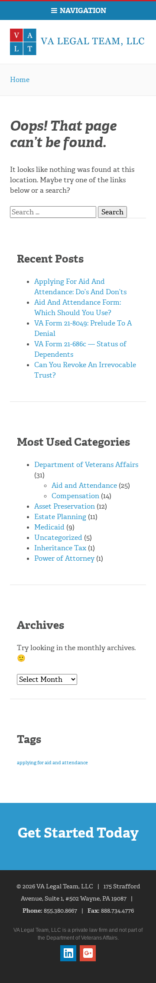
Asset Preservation (64, 506)
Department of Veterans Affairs (86, 464)
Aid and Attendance (84, 485)
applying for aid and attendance (52, 762)
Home (19, 79)
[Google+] (88, 953)
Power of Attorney (64, 558)
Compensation (75, 495)
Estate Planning (60, 516)
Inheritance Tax (60, 547)
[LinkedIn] (68, 953)
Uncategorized (58, 537)
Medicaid (49, 527)
